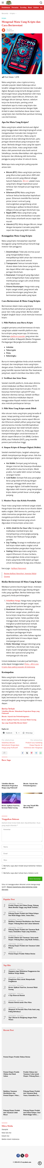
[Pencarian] (41, 3)
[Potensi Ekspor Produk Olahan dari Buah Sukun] (12, 1065)
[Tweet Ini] (27, 753)
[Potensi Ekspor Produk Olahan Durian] (22, 1044)
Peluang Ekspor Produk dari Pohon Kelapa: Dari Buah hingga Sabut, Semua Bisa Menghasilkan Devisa (23, 915)
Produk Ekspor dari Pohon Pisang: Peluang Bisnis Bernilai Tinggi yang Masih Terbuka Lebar (23, 907)
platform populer (17, 336)
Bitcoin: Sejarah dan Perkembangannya (15, 716)
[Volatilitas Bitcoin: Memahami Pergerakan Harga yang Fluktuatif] (11, 772)
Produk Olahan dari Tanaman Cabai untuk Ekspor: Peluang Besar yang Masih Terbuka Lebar (23, 939)
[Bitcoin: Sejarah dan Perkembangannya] (32, 772)
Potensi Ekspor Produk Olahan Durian (21, 954)
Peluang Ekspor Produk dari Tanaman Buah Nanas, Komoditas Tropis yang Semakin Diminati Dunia (23, 931)
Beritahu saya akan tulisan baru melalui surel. (21, 873)
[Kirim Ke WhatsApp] (40, 753)
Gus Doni (9, 29)
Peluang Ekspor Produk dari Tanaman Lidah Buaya (24, 947)
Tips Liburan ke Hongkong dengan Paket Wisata (22, 1018)
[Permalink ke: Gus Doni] (3, 30)
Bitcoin (26, 181)
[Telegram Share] (36, 753)
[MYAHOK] (8, 3)
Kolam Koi (5, 1136)
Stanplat (5, 1129)
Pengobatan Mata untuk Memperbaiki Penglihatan (21, 980)
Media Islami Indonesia (10, 1139)
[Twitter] (22, 1156)
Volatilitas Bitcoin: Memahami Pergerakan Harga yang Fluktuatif (20, 712)
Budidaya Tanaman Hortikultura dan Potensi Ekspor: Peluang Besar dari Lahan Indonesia (24, 922)
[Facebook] (18, 1156)
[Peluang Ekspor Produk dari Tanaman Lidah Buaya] (12, 1103)
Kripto (4, 18)
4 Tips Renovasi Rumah (16, 995)
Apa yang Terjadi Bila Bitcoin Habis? (14, 723)
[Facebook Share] (22, 753)
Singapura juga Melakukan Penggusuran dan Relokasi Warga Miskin (24, 972)
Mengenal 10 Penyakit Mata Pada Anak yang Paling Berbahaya (23, 1010)
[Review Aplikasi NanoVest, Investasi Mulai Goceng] (11, 798)
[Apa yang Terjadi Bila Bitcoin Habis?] (32, 798)
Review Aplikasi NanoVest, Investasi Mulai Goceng (19, 720)
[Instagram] (26, 1156)
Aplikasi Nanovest (18, 568)
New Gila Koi (6, 1133)
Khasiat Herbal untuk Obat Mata (20, 1002)
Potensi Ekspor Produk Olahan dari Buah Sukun (11, 1074)
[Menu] (3, 3)
